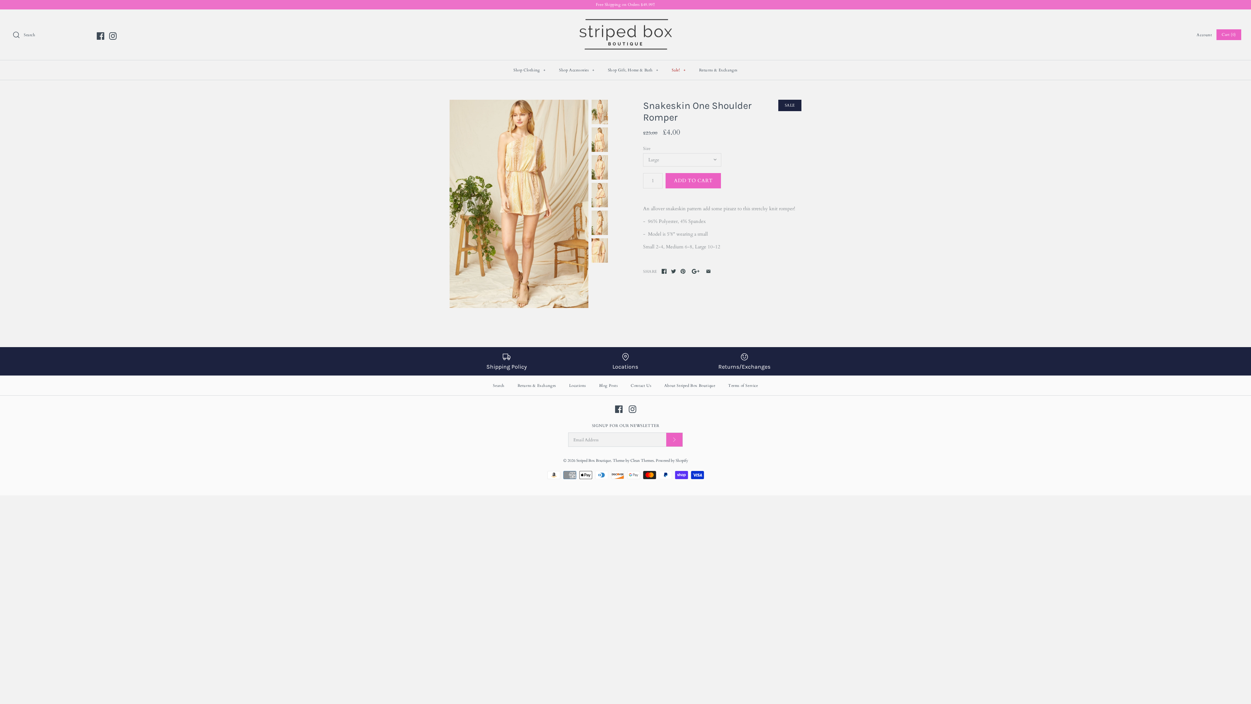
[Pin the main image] (683, 271)
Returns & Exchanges (718, 70)
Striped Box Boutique (593, 460)
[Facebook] (100, 36)
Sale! (678, 70)
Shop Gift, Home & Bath (633, 70)
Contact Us (641, 385)
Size (647, 149)
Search (499, 385)
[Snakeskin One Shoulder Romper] (519, 204)
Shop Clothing (529, 70)
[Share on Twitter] (673, 271)
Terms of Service (743, 385)
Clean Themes (642, 460)
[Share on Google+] (695, 271)
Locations (577, 385)
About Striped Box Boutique (689, 385)
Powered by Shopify (672, 460)
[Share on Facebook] (664, 271)
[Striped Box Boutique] (625, 20)
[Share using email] (708, 271)
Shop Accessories (577, 70)
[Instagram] (113, 36)
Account (1204, 34)
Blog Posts (608, 385)
